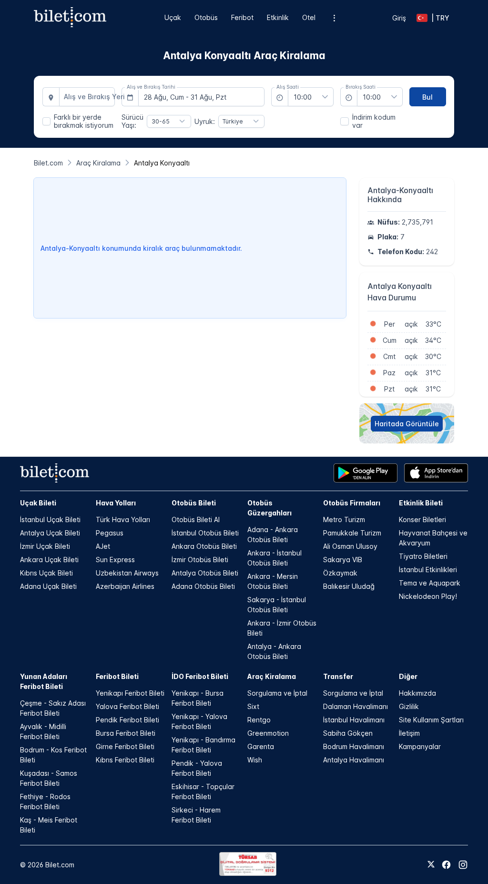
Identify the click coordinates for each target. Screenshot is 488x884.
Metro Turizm (344, 519)
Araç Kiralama (271, 676)
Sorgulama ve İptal (277, 693)
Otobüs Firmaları (351, 503)
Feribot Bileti (117, 676)
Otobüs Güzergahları (269, 508)
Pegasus (109, 533)
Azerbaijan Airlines (125, 586)
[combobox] (87, 96)
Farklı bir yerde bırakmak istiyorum (83, 121)
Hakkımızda (417, 693)
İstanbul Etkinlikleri (428, 569)
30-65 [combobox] (161, 121)
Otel (308, 17)
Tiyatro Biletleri (423, 556)
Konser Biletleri (422, 519)
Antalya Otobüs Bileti (205, 573)
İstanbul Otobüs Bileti (205, 533)
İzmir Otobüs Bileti (200, 559)
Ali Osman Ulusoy (350, 546)
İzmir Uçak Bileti (45, 546)
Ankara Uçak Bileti (49, 559)
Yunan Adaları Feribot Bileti (43, 681)
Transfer (338, 676)
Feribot (242, 17)
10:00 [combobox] (303, 97)
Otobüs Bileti (194, 503)
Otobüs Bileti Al (196, 519)
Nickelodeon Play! (428, 596)
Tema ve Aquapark (429, 583)
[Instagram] (463, 865)
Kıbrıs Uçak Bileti (46, 573)
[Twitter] (431, 865)
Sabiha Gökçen (348, 733)
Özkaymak (340, 573)
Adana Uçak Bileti (48, 586)
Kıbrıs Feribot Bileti (125, 760)
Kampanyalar (420, 746)
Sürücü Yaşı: (132, 121)
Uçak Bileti (38, 503)
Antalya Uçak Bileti (50, 533)
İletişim (409, 733)
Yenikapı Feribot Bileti (130, 693)
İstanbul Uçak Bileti (50, 519)
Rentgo (259, 720)
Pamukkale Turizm (352, 533)
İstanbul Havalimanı (354, 720)
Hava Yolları (116, 503)
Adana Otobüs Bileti (203, 586)
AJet (103, 546)
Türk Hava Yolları (123, 519)
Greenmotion (268, 733)
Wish (254, 760)
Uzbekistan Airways (127, 573)
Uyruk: (204, 121)
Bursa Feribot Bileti (125, 733)
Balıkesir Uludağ (349, 586)
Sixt (253, 706)
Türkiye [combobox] (233, 121)
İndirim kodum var (374, 121)
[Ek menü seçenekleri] (333, 18)
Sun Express (115, 559)
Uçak (172, 17)
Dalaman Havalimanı (355, 706)
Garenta (260, 746)
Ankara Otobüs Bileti (204, 546)
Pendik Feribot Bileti (127, 720)
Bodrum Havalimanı (353, 746)
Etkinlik (278, 17)
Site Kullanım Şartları (431, 720)
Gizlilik (409, 706)
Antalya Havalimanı (353, 760)
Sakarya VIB (342, 559)
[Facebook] (446, 865)
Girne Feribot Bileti (125, 746)
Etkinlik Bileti (421, 503)
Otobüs (206, 17)
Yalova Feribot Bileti (127, 706)
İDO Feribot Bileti (200, 676)
